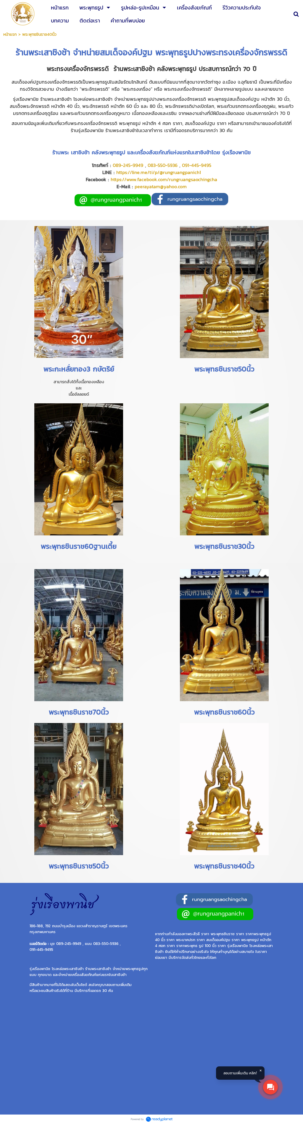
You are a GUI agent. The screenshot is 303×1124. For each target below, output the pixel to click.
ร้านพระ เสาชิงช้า (71, 152)
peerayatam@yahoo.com (161, 186)
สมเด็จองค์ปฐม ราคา (223, 940)
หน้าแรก (10, 34)
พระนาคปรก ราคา (190, 940)
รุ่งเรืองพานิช (237, 945)
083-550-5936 (163, 165)
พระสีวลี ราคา (198, 934)
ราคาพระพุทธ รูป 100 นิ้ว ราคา (201, 945)
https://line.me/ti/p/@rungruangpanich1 (158, 172)
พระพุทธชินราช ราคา (227, 934)
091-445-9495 (196, 165)
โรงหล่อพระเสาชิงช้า (68, 969)
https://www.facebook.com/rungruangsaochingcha (164, 179)
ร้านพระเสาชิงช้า (43, 52)
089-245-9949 (128, 165)
